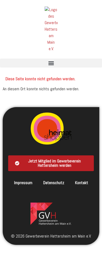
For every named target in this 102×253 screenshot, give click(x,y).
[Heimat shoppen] (51, 129)
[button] (51, 63)
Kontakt (81, 182)
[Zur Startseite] (50, 214)
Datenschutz (53, 182)
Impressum (23, 182)
